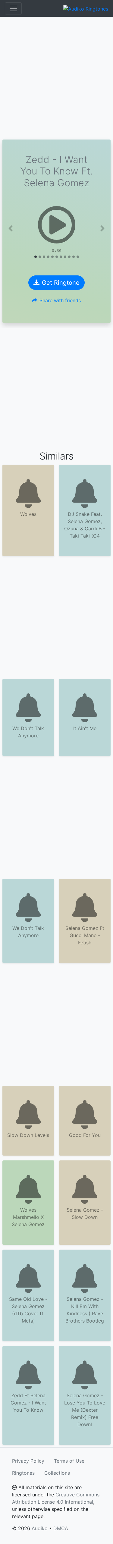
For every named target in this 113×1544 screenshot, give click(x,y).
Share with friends (60, 300)
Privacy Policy (28, 1461)
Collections (57, 1473)
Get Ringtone (61, 282)
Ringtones (23, 1473)
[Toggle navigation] (13, 8)
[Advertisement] (56, 78)
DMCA (60, 1528)
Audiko (40, 1528)
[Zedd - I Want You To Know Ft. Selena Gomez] (56, 225)
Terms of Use (69, 1461)
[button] (10, 228)
